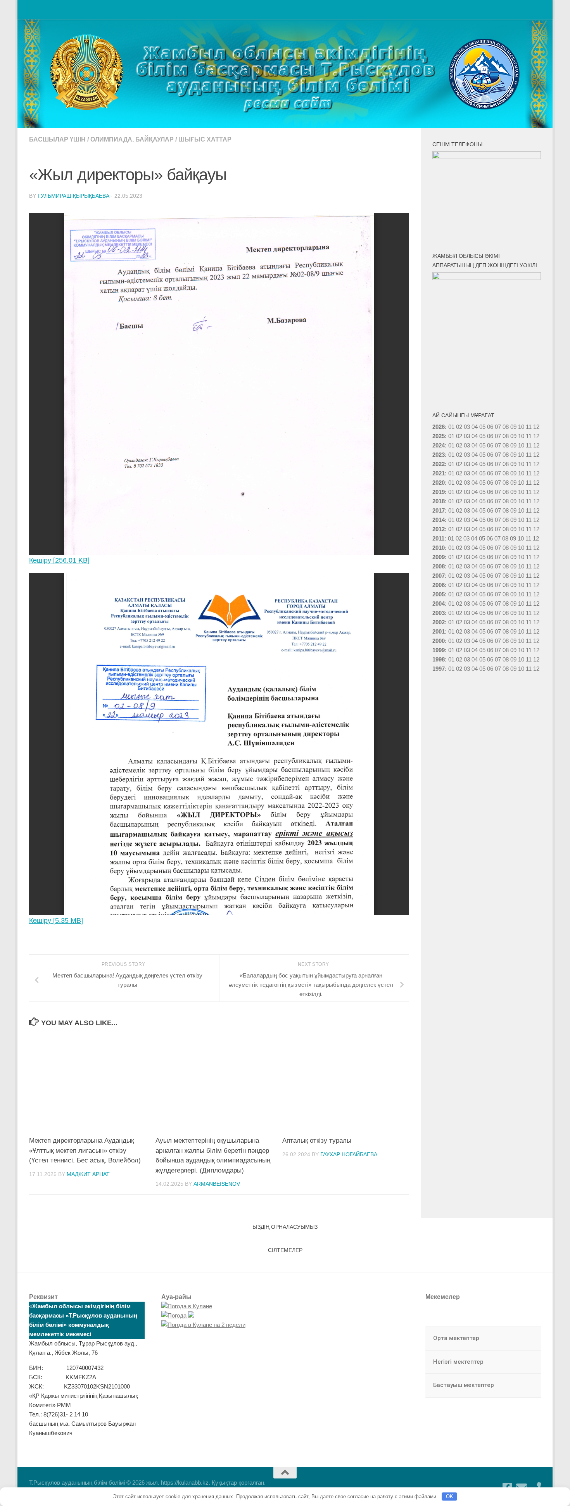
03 (467, 426)
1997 (438, 668)
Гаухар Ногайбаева (348, 1154)
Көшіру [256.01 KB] (59, 560)
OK (449, 1496)
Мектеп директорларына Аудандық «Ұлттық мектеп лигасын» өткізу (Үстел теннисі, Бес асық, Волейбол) (85, 1150)
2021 (438, 473)
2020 (438, 482)
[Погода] (177, 1315)
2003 (438, 613)
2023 (438, 454)
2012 (438, 529)
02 (459, 426)
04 (475, 426)
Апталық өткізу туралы (316, 1140)
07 (498, 426)
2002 (438, 622)
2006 (438, 585)
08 (506, 426)
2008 (438, 566)
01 (451, 426)
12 (536, 436)
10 (521, 436)
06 (490, 426)
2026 (438, 426)
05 (482, 426)
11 (529, 436)
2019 (438, 492)
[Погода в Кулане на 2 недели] (203, 1324)
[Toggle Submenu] (527, 1338)
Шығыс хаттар (204, 139)
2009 (438, 557)
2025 (438, 436)
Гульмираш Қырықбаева (73, 196)
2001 (438, 631)
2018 (438, 501)
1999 (438, 650)
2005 (438, 594)
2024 (438, 445)
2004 (438, 603)
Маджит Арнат (88, 1174)
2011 (438, 538)
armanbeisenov (216, 1184)
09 (513, 436)
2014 (438, 519)
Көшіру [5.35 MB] (56, 920)
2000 (438, 640)
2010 (438, 547)
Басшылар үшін (57, 139)
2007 (438, 575)
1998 (438, 659)
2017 (438, 510)
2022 (438, 464)
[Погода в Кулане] (186, 1306)
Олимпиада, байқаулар (132, 139)
